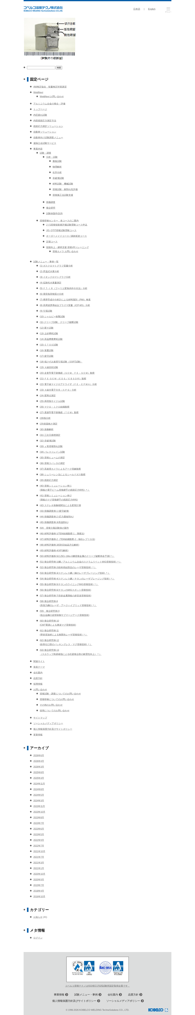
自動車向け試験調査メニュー (48, 137)
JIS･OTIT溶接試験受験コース (61, 230)
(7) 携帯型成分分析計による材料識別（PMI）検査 (65, 299)
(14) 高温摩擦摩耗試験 (51, 339)
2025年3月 (38, 778)
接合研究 (50, 207)
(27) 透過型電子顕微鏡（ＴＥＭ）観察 (59, 412)
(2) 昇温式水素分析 (49, 271)
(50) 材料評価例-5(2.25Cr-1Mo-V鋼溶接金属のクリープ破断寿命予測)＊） (77, 556)
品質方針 (38, 678)
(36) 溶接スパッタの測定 (52, 463)
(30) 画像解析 (46, 429)
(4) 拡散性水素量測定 (50, 282)
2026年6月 (38, 755)
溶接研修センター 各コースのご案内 (59, 220)
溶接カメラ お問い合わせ (65, 251)
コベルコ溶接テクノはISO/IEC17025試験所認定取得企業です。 (97, 986)
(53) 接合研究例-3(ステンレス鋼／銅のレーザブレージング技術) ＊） (75, 573)
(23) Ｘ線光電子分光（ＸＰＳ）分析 (58, 390)
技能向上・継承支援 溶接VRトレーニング (67, 247)
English (151, 9)
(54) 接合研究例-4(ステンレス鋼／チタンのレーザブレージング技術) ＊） (77, 578)
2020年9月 (38, 879)
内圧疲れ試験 (40, 115)
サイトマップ (40, 717)
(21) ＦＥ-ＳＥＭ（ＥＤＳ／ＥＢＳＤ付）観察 (63, 378)
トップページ (40, 109)
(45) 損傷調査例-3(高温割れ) (54, 522)
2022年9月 (38, 840)
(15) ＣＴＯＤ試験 (49, 344)
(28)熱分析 (45, 418)
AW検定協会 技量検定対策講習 (50, 86)
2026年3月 (38, 766)
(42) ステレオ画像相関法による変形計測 (60, 505)
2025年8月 (38, 772)
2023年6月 (38, 828)
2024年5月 (38, 795)
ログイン (38, 937)
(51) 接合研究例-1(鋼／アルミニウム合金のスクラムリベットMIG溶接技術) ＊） (80, 561)
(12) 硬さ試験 (46, 327)
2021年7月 (38, 857)
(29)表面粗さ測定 (48, 423)
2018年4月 (38, 890)
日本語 (136, 9)
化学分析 (57, 172)
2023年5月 (38, 834)
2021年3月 (38, 862)
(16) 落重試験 (46, 350)
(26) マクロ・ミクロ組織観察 (54, 406)
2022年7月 (38, 845)
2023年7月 (38, 823)
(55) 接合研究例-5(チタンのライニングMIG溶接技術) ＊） (69, 584)
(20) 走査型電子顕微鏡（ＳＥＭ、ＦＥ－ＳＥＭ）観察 (67, 373)
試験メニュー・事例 (86, 994)
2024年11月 (39, 783)
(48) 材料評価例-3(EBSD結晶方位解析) (59, 544)
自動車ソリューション (44, 132)
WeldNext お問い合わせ (52, 96)
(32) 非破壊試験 (48, 440)
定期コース (52, 241)
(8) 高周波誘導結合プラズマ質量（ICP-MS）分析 (65, 305)
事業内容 (38, 148)
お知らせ (38, 917)
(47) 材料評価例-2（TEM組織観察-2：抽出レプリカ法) (67, 539)
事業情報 (59, 994)
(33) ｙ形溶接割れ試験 (51, 446)
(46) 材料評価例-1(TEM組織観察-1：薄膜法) (62, 533)
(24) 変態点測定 (48, 395)
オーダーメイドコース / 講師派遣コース (66, 236)
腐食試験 (57, 161)
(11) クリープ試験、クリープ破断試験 (59, 322)
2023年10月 (39, 812)
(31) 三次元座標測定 (50, 435)
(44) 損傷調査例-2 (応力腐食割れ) (57, 516)
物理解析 (57, 166)
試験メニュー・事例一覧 (45, 261)
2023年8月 (38, 817)
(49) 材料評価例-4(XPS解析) (54, 550)
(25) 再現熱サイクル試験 (52, 401)
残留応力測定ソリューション (48, 126)
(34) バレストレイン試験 (52, 452)
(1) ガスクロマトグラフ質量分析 (56, 265)
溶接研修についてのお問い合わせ (57, 699)
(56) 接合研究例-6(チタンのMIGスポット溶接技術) (65, 590)
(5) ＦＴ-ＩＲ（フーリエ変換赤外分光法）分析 (63, 288)
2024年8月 (38, 789)
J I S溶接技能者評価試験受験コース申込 (66, 224)
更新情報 (38, 734)
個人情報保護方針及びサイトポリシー (52, 729)
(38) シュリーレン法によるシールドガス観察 (62, 474)
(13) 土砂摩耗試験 (49, 333)
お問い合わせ (40, 689)
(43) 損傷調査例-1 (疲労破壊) (54, 511)
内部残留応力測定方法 (44, 120)
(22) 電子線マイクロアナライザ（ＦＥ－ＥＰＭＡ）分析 (68, 384)
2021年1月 (38, 868)
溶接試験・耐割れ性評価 (65, 189)
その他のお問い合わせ (51, 705)
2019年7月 (38, 885)
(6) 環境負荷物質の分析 (52, 294)
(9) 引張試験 (46, 311)
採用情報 (38, 684)
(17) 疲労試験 (46, 356)
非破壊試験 (58, 178)
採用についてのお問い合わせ (54, 710)
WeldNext (38, 92)
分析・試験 (52, 157)
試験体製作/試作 (54, 213)
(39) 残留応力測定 (49, 480)
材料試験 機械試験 (63, 183)
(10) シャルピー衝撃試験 (52, 316)
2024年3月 (38, 800)
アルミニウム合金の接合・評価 (49, 103)
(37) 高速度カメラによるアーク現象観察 (60, 469)
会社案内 (38, 672)
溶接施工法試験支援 (63, 195)
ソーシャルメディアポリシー (48, 723)
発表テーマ (39, 667)
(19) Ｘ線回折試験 (49, 367)
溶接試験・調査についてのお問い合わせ (60, 693)
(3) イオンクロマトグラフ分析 (55, 277)
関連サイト (39, 661)
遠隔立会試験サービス (44, 143)
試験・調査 (45, 153)
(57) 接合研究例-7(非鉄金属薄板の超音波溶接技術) (65, 595)
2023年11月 (39, 806)
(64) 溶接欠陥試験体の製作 (54, 528)
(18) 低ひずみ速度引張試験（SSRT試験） (61, 361)
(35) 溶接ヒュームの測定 (52, 457)
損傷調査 (50, 202)
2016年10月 (39, 896)
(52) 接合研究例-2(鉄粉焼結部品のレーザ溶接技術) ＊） (68, 567)
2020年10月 (39, 874)
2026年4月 (38, 761)
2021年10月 (39, 851)
